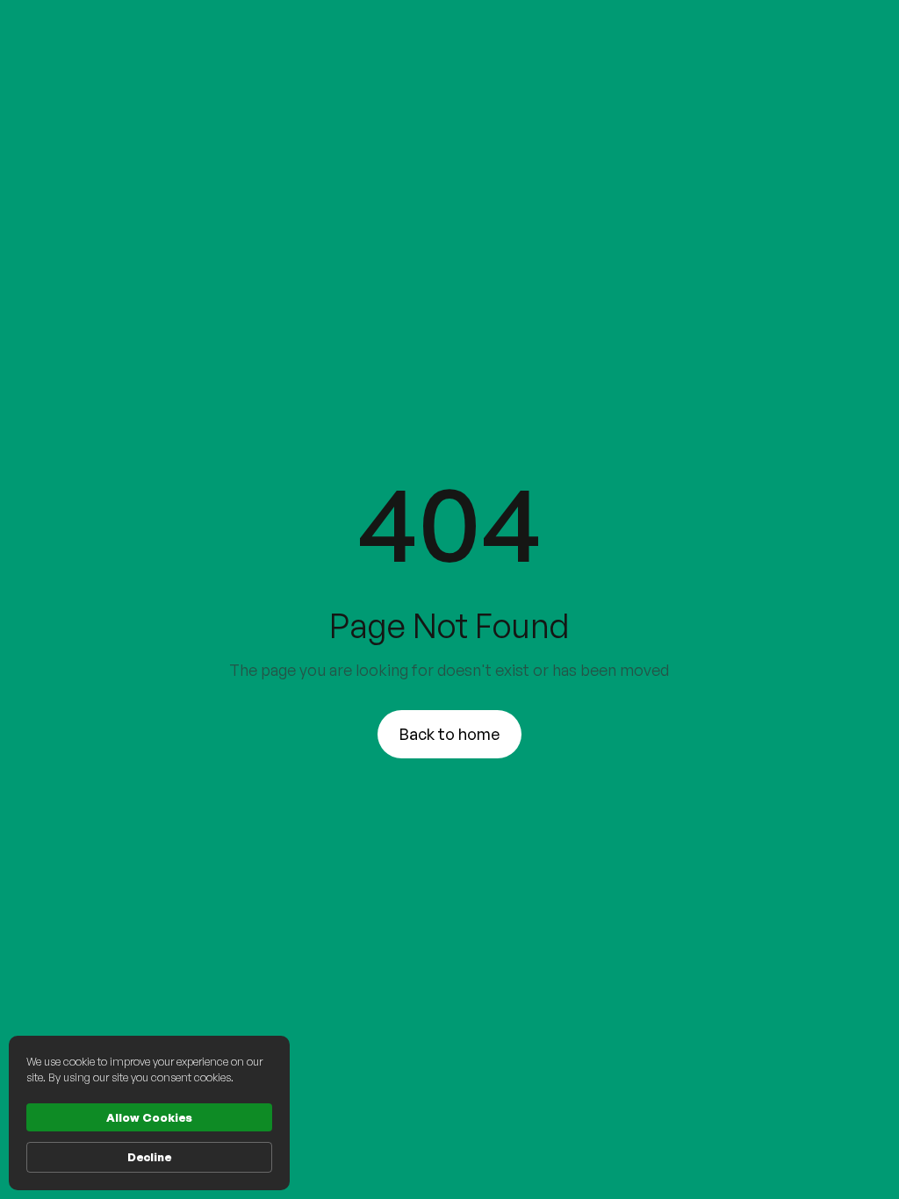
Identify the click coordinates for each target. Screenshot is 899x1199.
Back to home (449, 733)
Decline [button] (149, 1157)
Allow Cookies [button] (149, 1117)
